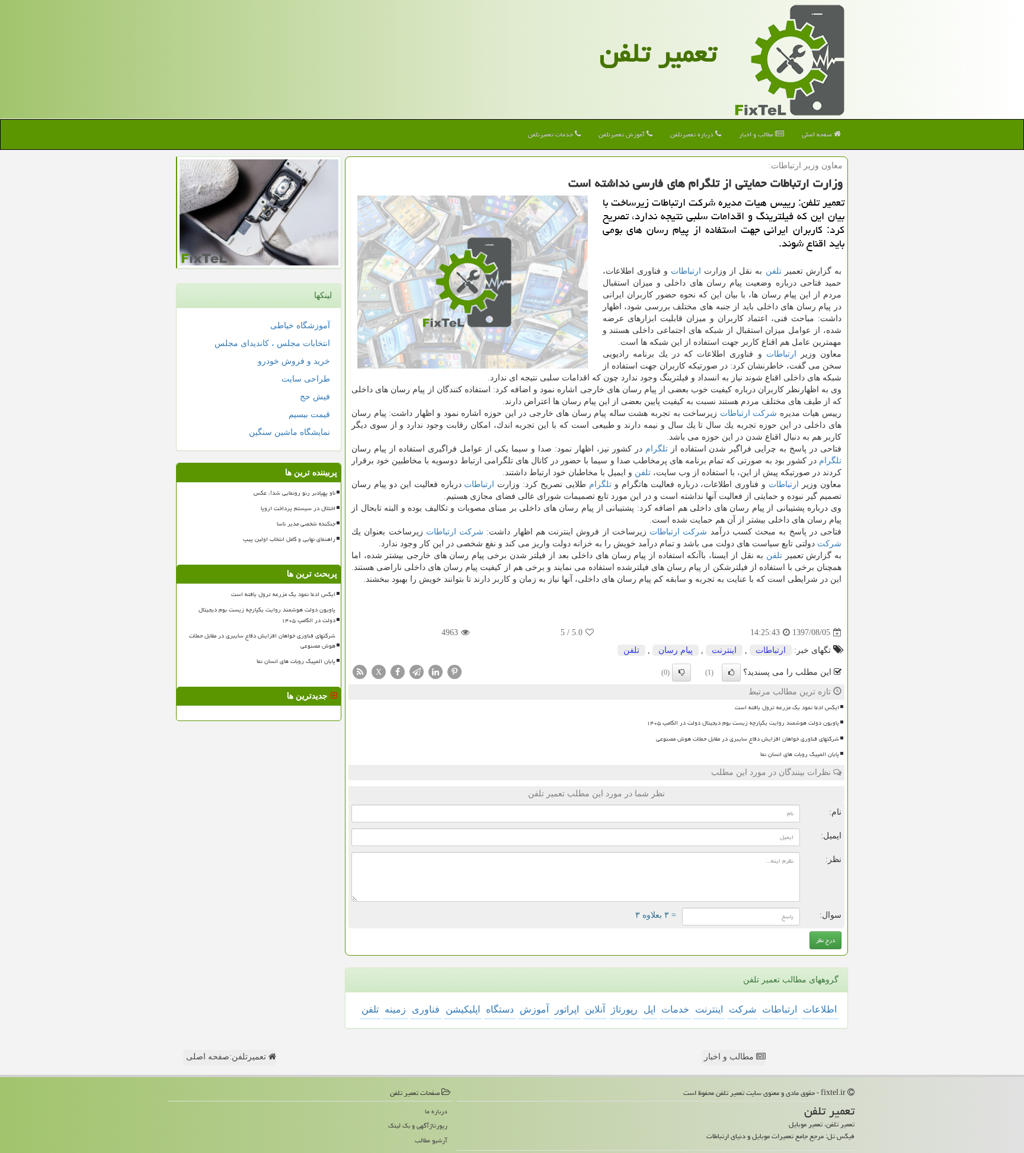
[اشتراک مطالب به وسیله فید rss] (359, 671)
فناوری (426, 1009)
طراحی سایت (305, 378)
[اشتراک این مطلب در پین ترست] (454, 671)
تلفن (774, 271)
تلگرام (656, 448)
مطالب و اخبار (757, 134)
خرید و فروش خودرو (294, 361)
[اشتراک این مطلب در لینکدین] (435, 671)
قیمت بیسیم (309, 414)
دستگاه (500, 1009)
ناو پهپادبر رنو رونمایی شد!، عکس (294, 493)
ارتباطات (686, 271)
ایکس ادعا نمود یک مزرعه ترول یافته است (787, 707)
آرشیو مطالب (431, 1140)
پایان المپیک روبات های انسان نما (799, 754)
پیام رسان (675, 650)
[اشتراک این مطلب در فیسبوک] (397, 671)
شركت (765, 413)
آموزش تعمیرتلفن (623, 134)
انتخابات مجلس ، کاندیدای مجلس (272, 343)
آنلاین (595, 1009)
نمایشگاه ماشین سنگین (289, 432)
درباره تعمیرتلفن (692, 134)
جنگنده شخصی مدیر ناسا (306, 524)
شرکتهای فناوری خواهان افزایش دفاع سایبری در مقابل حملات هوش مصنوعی (747, 739)
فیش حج (315, 396)
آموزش (534, 1009)
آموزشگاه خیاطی (300, 325)
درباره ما (436, 1111)
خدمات (675, 1009)
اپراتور (567, 1009)
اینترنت (724, 650)
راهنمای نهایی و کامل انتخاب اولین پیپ (289, 539)
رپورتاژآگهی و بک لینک (417, 1125)
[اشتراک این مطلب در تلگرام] (416, 671)
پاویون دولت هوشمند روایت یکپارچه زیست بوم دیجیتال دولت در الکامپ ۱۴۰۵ (743, 723)
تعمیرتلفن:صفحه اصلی (227, 1056)
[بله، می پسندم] (731, 672)
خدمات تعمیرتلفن (551, 134)
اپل (649, 1009)
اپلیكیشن (463, 1009)
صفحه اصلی (818, 134)
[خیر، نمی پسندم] (681, 672)
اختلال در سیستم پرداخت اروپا (298, 508)
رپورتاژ (624, 1009)
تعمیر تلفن (658, 52)
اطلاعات (820, 1009)
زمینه (395, 1009)
